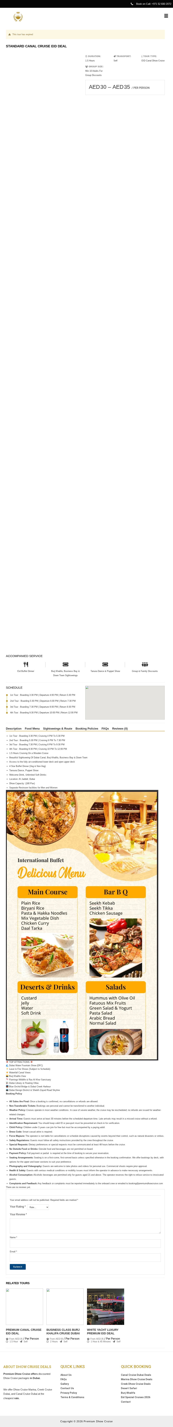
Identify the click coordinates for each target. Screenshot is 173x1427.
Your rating (18, 1206)
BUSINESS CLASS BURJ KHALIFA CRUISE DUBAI (63, 1331)
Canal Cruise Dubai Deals (136, 1374)
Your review (18, 1214)
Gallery (64, 1383)
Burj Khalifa (128, 1392)
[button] (166, 16)
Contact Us (67, 1388)
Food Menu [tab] (32, 728)
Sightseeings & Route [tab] (57, 728)
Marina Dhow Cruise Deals (136, 1379)
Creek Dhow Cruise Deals (136, 1383)
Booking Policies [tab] (87, 728)
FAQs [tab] (105, 728)
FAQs (63, 1379)
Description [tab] (13, 728)
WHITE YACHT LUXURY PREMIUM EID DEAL (102, 1331)
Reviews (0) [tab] (120, 728)
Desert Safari (129, 1388)
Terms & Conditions (72, 1397)
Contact (126, 1401)
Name (13, 1237)
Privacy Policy (68, 1392)
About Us (65, 1374)
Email (13, 1251)
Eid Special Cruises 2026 (135, 1397)
